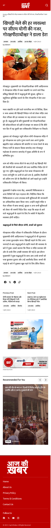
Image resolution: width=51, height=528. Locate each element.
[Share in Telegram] (14, 282)
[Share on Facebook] (5, 282)
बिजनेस (20, 306)
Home (5, 14)
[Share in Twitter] (10, 282)
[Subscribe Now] (25, 362)
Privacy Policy (9, 493)
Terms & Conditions (12, 498)
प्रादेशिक (20, 42)
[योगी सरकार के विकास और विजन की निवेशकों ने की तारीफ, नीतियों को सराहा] (14, 301)
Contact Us (8, 504)
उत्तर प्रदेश (13, 42)
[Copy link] (19, 282)
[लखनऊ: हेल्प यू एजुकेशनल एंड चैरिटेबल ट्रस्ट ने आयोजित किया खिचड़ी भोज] (37, 301)
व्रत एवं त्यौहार (28, 42)
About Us (7, 487)
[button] (4, 5)
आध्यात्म (6, 42)
